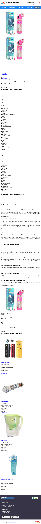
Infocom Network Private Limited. (12, 522)
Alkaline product (4, 78)
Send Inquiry (38, 7)
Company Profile (12, 7)
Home (3, 76)
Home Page (4, 7)
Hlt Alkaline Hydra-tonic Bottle (7, 479)
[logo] (3, 4)
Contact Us (29, 7)
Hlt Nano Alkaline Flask (5, 362)
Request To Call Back (4, 74)
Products (3, 77)
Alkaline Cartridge (4, 401)
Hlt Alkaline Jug (4, 440)
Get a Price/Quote (4, 86)
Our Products (21, 7)
